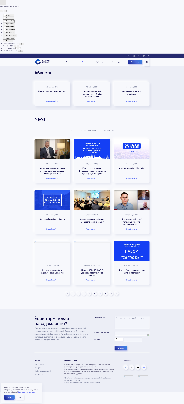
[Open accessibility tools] (3, 2)
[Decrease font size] (15, 46)
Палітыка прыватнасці (42, 371)
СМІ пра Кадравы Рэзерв (87, 130)
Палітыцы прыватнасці (26, 392)
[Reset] (1, 11)
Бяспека (112, 62)
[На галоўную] (44, 62)
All (71, 130)
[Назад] (67, 294)
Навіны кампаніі (108, 130)
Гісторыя (37, 368)
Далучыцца (135, 62)
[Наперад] (117, 294)
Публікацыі (100, 62)
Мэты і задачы (39, 364)
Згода (9, 397)
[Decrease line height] (16, 48)
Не (20, 397)
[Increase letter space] (21, 51)
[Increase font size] (18, 46)
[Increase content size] (23, 44)
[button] (119, 62)
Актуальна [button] (86, 62)
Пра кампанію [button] (71, 62)
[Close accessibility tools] (5, 11)
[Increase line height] (19, 48)
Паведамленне (99, 317)
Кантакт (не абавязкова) (102, 333)
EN (147, 62)
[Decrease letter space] (19, 51)
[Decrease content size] (20, 44)
